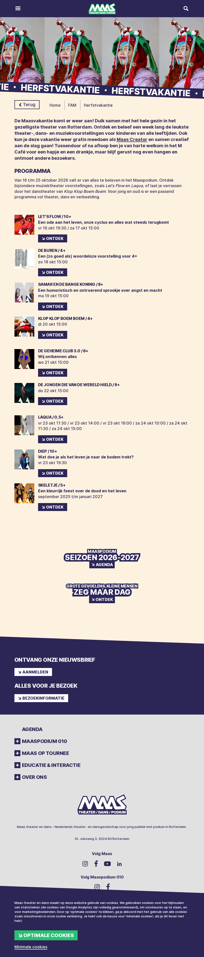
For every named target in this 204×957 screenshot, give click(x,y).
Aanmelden (35, 671)
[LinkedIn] (119, 863)
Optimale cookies (48, 935)
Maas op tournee (45, 753)
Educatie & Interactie (51, 765)
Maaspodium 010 (44, 741)
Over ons (34, 777)
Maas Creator (132, 139)
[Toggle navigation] (17, 8)
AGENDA (32, 729)
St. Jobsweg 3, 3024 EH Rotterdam (102, 839)
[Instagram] (85, 864)
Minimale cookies (30, 946)
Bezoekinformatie (43, 698)
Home (55, 105)
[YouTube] (107, 863)
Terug (29, 104)
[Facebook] (96, 863)
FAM (72, 105)
